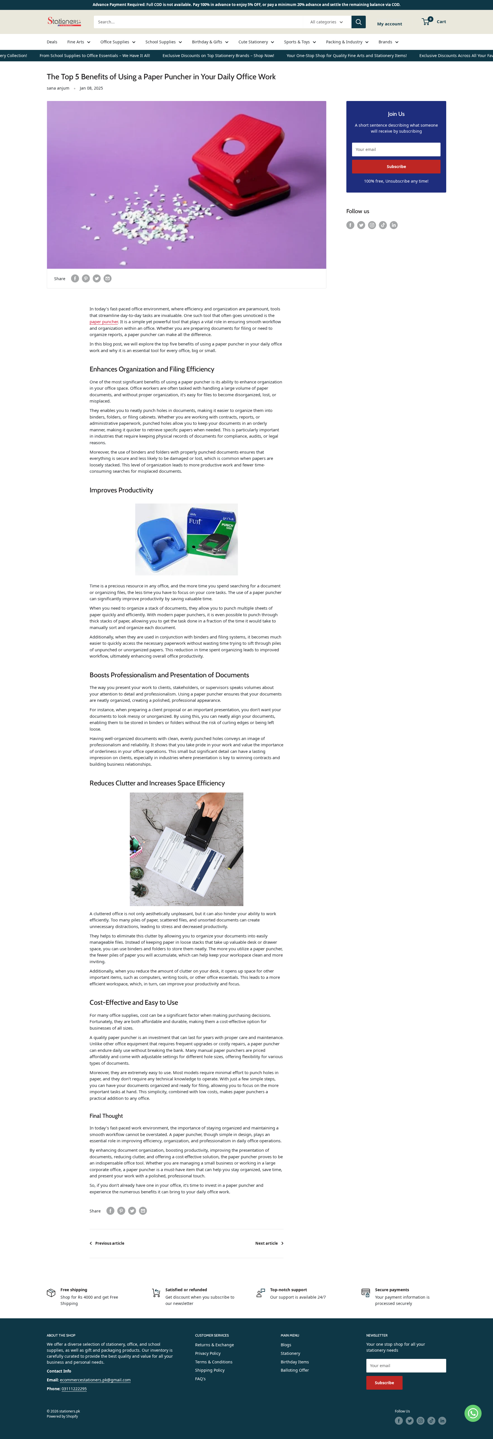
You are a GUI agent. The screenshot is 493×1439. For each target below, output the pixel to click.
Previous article (109, 1243)
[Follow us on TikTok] (383, 225)
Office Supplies (114, 42)
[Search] (358, 22)
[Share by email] (108, 278)
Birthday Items (295, 1362)
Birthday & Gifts (207, 42)
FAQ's (200, 1378)
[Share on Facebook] (75, 278)
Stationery (290, 1353)
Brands (385, 42)
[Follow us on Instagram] (372, 225)
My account (389, 24)
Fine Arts (75, 42)
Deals (52, 42)
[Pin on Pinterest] (86, 278)
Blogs (286, 1344)
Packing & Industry (344, 42)
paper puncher (104, 321)
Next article (266, 1243)
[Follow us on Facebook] (350, 225)
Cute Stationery (253, 42)
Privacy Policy (208, 1353)
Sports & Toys (297, 42)
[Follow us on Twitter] (361, 225)
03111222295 (74, 1388)
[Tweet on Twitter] (97, 278)
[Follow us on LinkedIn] (394, 225)
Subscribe (396, 166)
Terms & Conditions (214, 1362)
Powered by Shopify (62, 1416)
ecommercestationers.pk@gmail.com (95, 1380)
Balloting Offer (295, 1370)
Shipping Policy (210, 1370)
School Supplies (161, 42)
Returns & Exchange (214, 1344)
